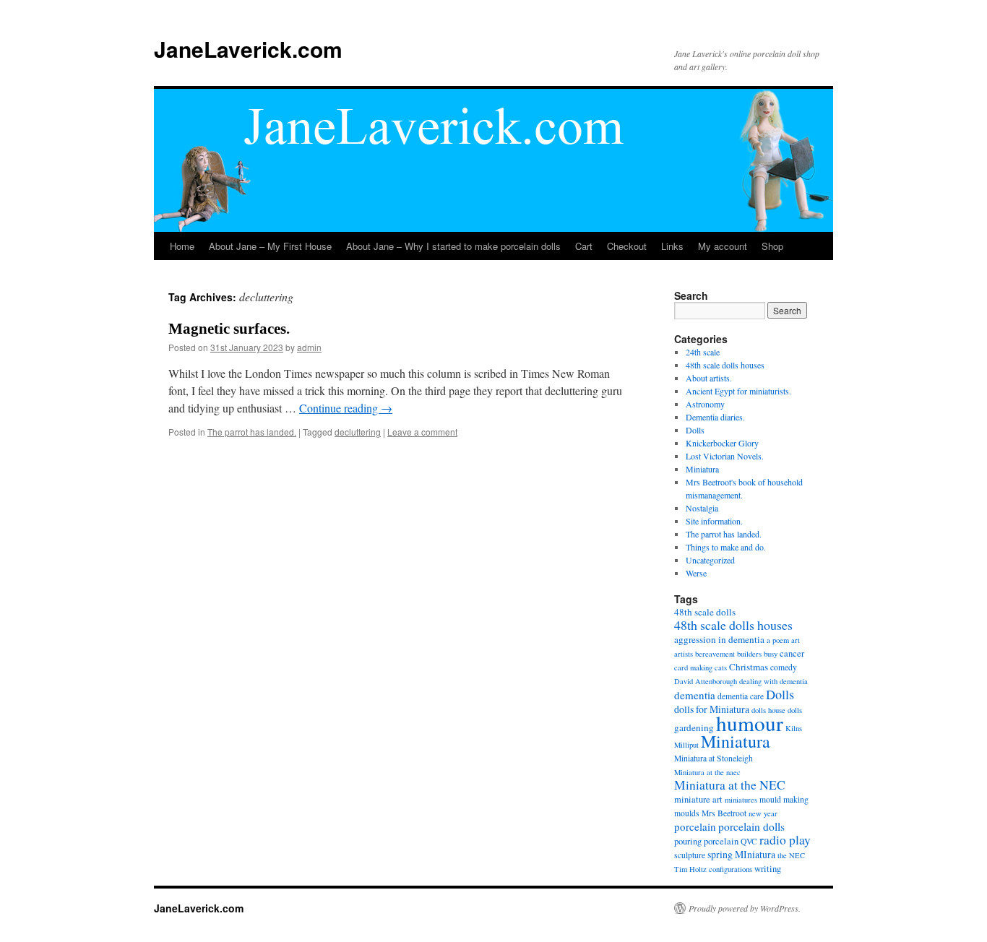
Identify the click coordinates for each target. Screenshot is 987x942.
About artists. (709, 378)
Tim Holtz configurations (713, 869)
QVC (749, 841)
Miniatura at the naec (707, 772)
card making (693, 667)
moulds (686, 813)
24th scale (703, 352)
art (795, 640)
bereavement (715, 654)
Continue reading (345, 407)
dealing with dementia (773, 681)
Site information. (714, 521)
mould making (784, 799)
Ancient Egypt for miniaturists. (738, 391)
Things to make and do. (726, 547)
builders (749, 654)
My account (722, 246)
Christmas (748, 666)
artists (683, 654)
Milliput (686, 745)
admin (309, 347)
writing (767, 869)
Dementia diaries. (715, 417)
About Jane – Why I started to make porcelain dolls (453, 246)
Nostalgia (702, 508)
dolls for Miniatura (711, 709)
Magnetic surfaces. (229, 328)
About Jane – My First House (270, 246)
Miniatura (702, 469)
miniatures (741, 800)
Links (672, 246)
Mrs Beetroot (724, 813)
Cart (583, 246)
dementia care (740, 696)
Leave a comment (422, 431)
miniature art (698, 799)
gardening (694, 727)
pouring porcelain (706, 841)
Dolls (695, 430)
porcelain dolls (751, 826)
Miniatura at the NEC (729, 785)
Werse (696, 573)
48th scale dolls (705, 611)
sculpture (689, 855)
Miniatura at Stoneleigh (713, 758)
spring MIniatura (741, 854)
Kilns (793, 728)
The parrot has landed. (251, 431)
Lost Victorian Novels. (725, 456)
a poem (778, 640)
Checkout (627, 246)
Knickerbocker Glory (722, 443)
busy (770, 654)
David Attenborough (705, 681)
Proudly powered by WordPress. (745, 908)
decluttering (358, 431)
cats (721, 667)
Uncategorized (710, 560)
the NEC (791, 855)
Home (182, 246)
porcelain (695, 826)
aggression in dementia (719, 639)
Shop (772, 246)
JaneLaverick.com (248, 48)
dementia (694, 695)
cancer (792, 653)
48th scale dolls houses (725, 365)
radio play (785, 839)
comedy (783, 667)
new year (763, 813)
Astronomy (705, 404)
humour (749, 723)
